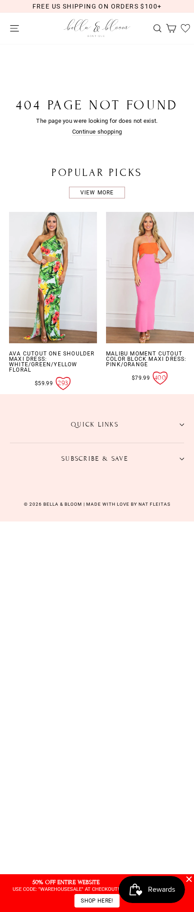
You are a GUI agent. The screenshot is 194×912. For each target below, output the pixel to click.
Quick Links (95, 424)
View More (97, 192)
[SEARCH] (155, 28)
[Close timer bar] (189, 879)
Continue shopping (97, 132)
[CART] (168, 28)
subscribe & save (94, 459)
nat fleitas (154, 504)
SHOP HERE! (97, 901)
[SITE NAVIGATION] (12, 28)
